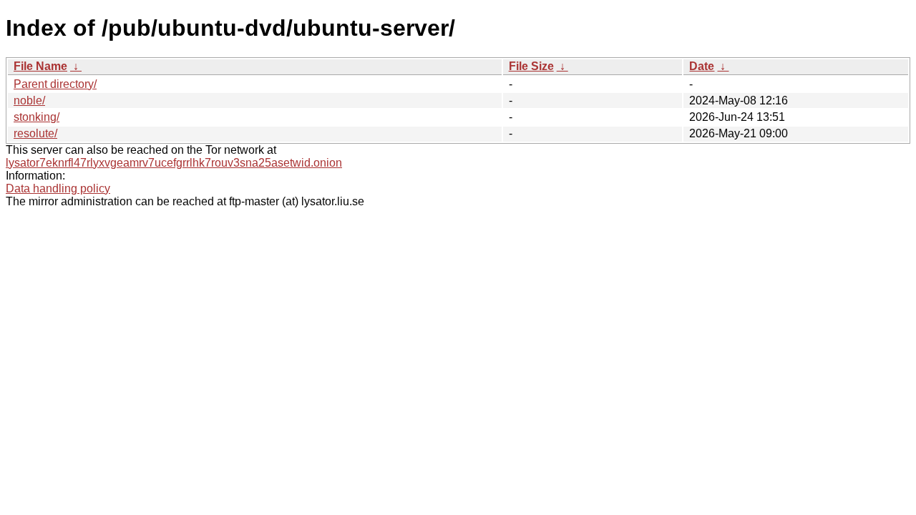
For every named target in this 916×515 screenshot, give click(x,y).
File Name (40, 66)
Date (701, 66)
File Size (531, 66)
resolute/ (35, 133)
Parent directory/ (55, 84)
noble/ (29, 100)
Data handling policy (58, 188)
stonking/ (36, 117)
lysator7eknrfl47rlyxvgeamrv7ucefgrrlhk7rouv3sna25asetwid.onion (174, 163)
